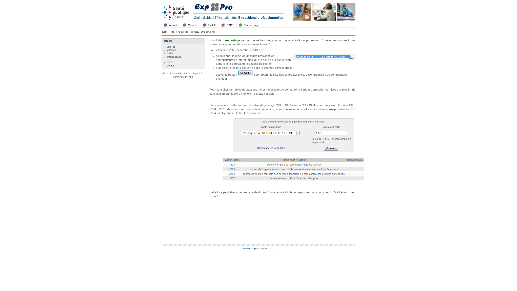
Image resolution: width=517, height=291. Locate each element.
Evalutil (212, 25)
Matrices (192, 25)
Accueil (173, 25)
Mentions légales (251, 249)
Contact (171, 65)
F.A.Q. (170, 62)
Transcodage (251, 25)
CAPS (230, 25)
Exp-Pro (171, 46)
